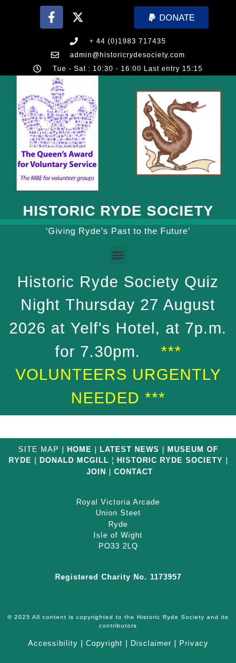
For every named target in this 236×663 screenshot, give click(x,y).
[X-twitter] (77, 17)
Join (96, 471)
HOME (79, 449)
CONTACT (133, 471)
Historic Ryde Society (118, 211)
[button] (171, 17)
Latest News (129, 449)
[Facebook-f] (51, 17)
